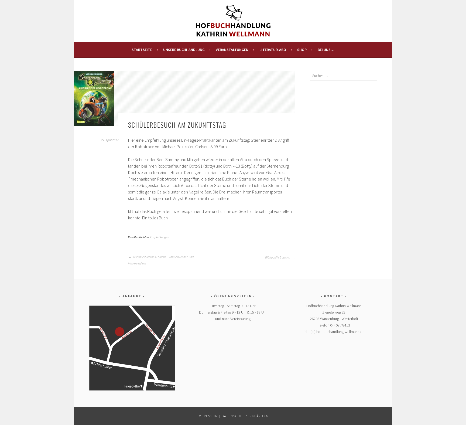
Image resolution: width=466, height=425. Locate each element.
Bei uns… (326, 49)
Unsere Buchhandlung (184, 49)
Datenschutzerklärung (245, 416)
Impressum (207, 416)
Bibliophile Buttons (277, 257)
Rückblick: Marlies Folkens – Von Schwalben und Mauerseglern (161, 260)
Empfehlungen (159, 237)
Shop (302, 49)
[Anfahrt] (132, 348)
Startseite (142, 49)
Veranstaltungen (232, 49)
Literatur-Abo (272, 49)
